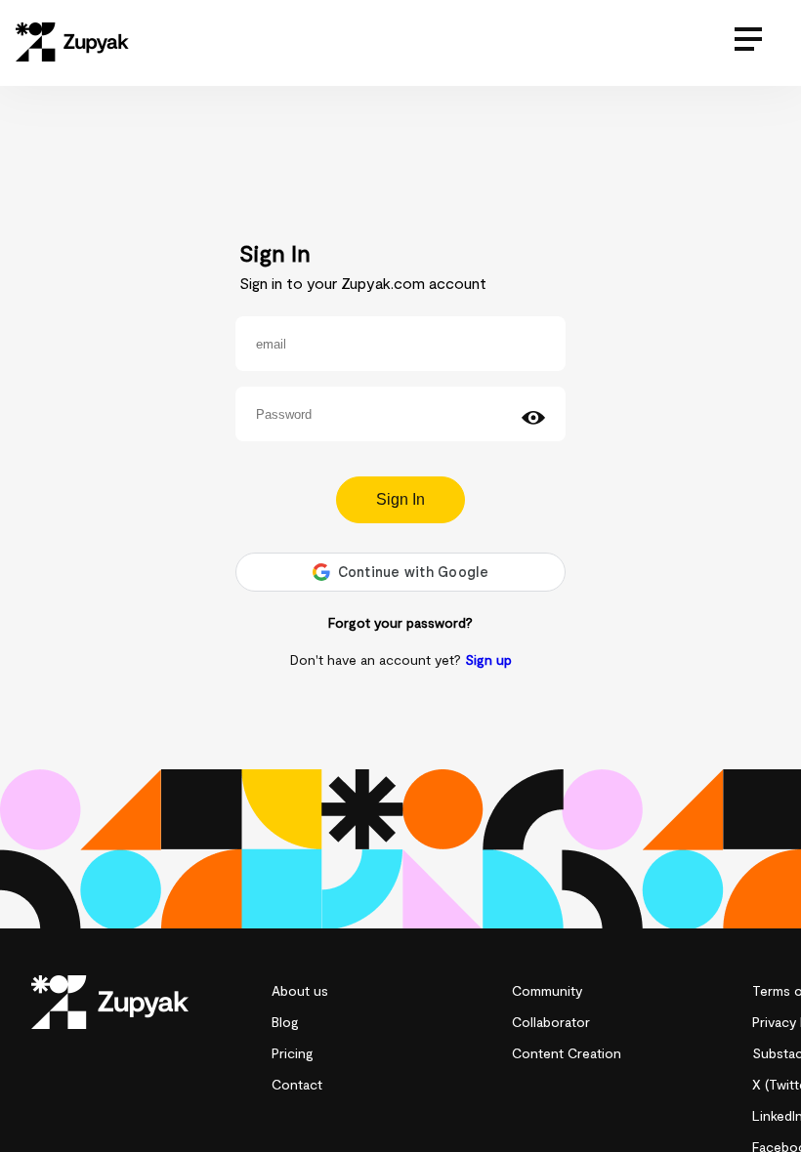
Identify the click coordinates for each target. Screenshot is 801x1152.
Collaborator (551, 1021)
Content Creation (566, 1053)
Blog (285, 1021)
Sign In (400, 499)
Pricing (293, 1053)
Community (547, 990)
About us (300, 990)
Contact (297, 1084)
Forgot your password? (400, 622)
